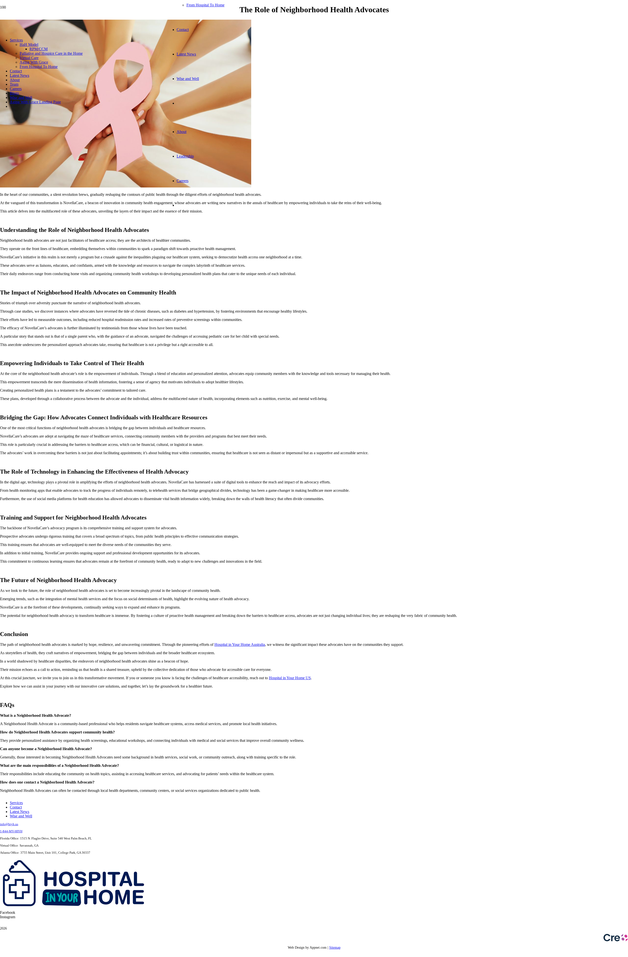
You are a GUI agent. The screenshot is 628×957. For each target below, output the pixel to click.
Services (16, 803)
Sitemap (334, 947)
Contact (16, 807)
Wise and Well (21, 816)
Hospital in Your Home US (290, 678)
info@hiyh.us (9, 824)
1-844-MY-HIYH (11, 831)
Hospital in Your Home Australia (239, 644)
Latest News (19, 812)
